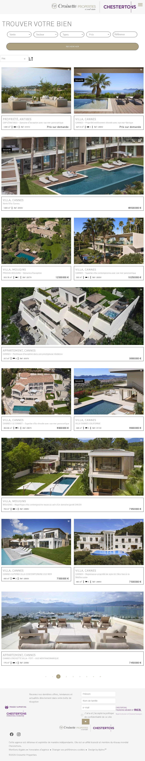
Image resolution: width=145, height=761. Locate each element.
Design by (97, 750)
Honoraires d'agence (38, 750)
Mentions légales (17, 750)
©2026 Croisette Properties (23, 755)
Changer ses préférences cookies (68, 750)
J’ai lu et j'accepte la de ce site (99, 715)
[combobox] (19, 34)
